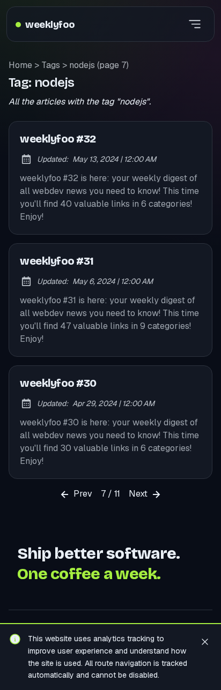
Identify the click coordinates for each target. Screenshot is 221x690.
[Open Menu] (194, 24)
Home (20, 65)
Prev (81, 493)
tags (50, 65)
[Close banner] (204, 641)
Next (139, 493)
